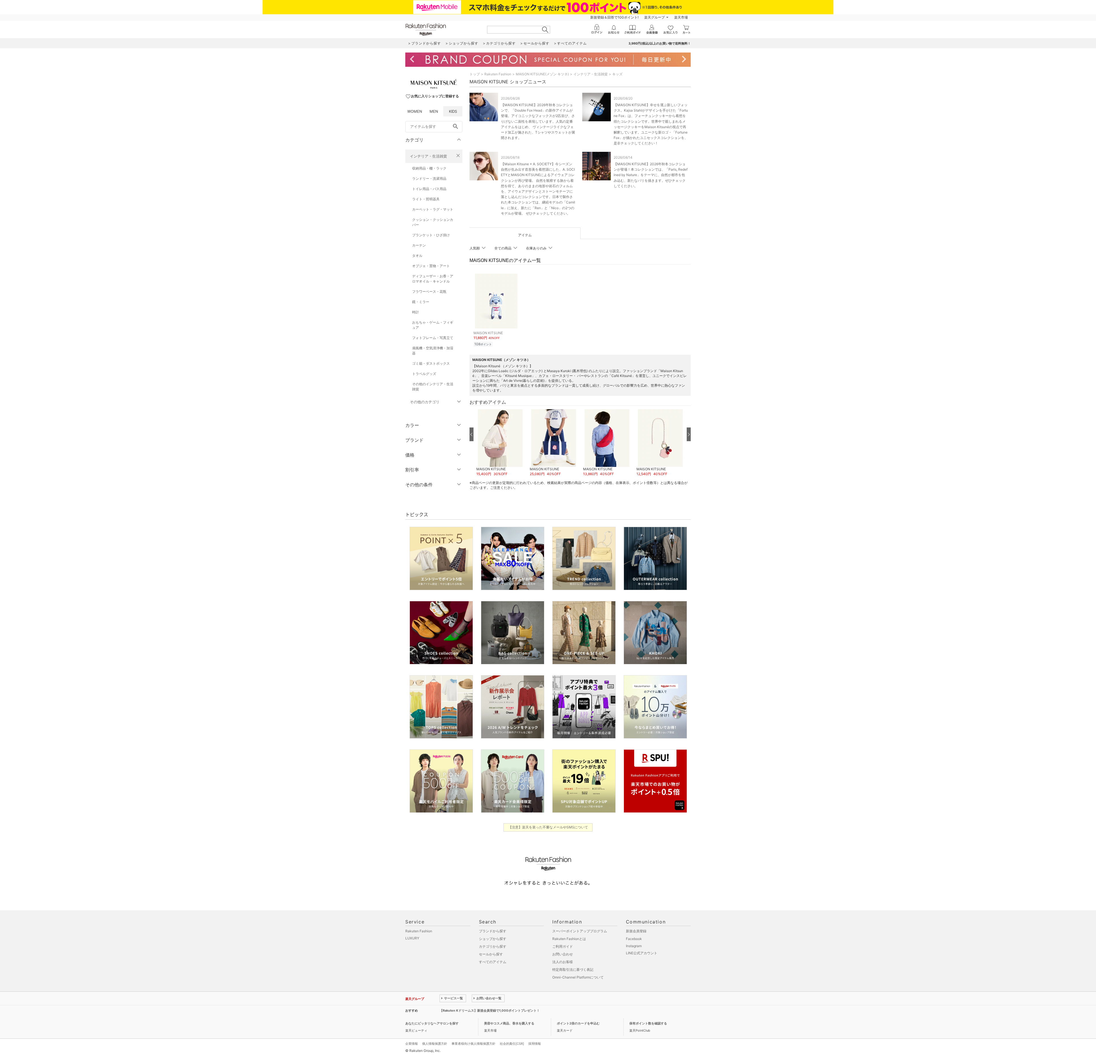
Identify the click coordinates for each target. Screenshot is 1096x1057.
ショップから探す (492, 939)
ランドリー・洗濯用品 (429, 178)
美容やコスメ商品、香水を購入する (509, 1023)
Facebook (634, 939)
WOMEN (414, 111)
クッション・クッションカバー (432, 222)
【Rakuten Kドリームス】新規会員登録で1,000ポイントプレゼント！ (490, 1010)
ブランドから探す (492, 931)
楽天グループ (654, 17)
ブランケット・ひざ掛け (431, 235)
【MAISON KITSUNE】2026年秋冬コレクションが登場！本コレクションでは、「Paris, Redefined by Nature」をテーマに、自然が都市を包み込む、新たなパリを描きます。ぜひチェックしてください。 (651, 175)
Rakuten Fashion (497, 74)
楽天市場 (681, 17)
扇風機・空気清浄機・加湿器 (432, 350)
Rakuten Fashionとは (569, 939)
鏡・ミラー (420, 302)
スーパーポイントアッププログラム (579, 931)
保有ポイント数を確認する (648, 1023)
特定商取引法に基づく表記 (572, 969)
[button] (500, 443)
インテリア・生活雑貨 (428, 156)
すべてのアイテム (492, 962)
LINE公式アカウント (641, 953)
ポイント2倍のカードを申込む (578, 1023)
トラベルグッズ (424, 374)
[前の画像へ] (472, 434)
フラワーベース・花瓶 (429, 291)
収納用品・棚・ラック (429, 168)
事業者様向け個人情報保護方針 (473, 1044)
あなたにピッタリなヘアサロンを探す (432, 1023)
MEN (434, 111)
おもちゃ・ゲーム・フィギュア (432, 325)
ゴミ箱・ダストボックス (431, 363)
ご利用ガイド (562, 946)
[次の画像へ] (689, 434)
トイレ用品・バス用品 (429, 189)
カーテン (419, 245)
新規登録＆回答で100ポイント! (614, 17)
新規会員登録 (636, 931)
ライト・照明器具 (426, 199)
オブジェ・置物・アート (431, 266)
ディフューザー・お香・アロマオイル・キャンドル (432, 278)
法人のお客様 (562, 962)
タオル (417, 255)
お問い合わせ (562, 954)
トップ (475, 74)
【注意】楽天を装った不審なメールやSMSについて (548, 827)
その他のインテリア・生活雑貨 (432, 386)
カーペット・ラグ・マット (432, 209)
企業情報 (411, 1044)
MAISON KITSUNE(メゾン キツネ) (542, 74)
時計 (415, 312)
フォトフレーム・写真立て (432, 338)
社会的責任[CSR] (512, 1044)
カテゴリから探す (492, 946)
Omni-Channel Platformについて (578, 977)
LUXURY (412, 938)
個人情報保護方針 (434, 1044)
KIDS (453, 111)
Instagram (634, 946)
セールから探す (491, 954)
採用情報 (534, 1044)
